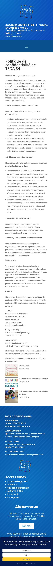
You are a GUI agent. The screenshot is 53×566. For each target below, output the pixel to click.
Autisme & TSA (15, 491)
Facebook (12, 494)
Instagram (13, 497)
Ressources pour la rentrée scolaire (33, 378)
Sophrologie (24, 365)
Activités (12, 484)
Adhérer (26, 526)
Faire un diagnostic (17, 481)
